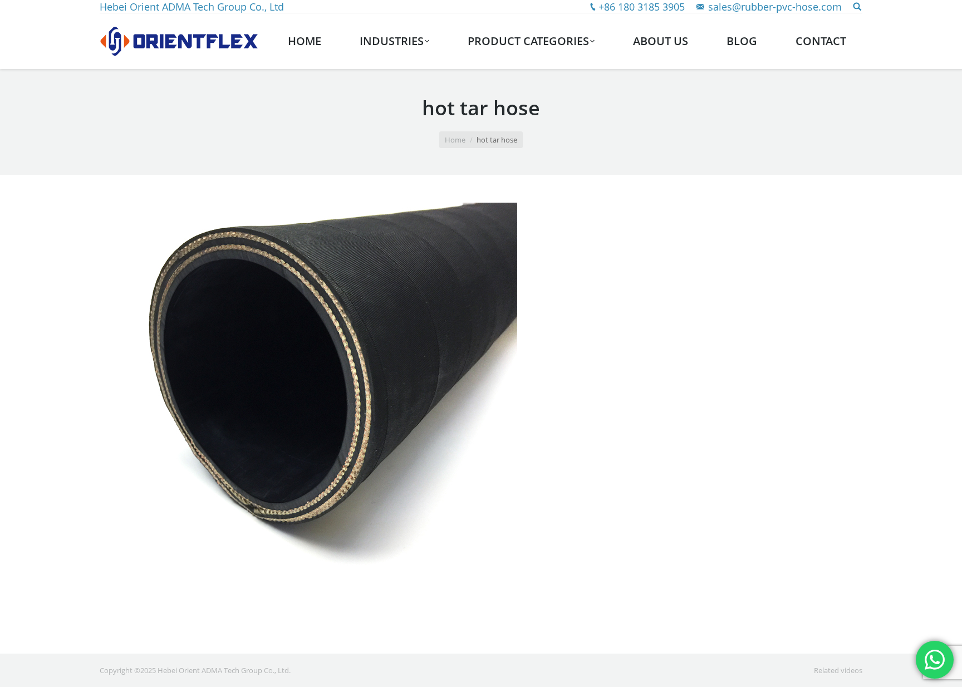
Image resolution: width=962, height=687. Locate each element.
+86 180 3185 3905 (641, 6)
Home (455, 140)
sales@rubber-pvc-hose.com (775, 6)
